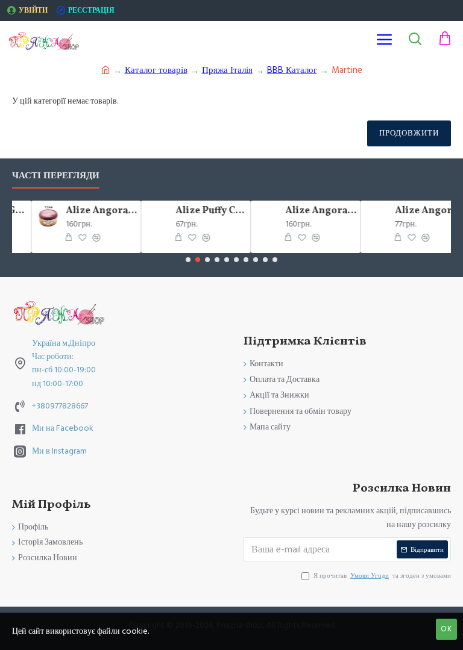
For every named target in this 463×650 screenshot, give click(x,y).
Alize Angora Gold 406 (426, 211)
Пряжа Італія (227, 70)
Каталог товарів (156, 70)
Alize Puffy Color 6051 (206, 211)
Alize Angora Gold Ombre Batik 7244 (97, 211)
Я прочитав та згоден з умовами (382, 575)
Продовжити (409, 133)
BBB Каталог (292, 70)
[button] (188, 259)
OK (446, 628)
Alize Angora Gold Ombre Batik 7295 (316, 211)
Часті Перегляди (55, 176)
